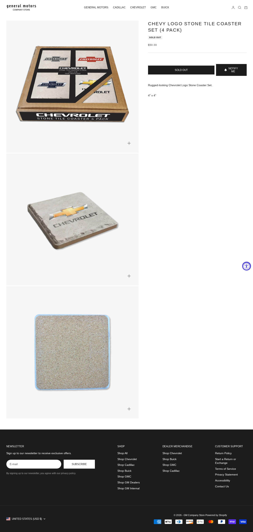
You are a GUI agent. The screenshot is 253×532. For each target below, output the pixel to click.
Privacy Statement (226, 474)
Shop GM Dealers (128, 482)
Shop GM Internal (128, 488)
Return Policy (223, 453)
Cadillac (119, 7)
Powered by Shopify (216, 515)
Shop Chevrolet (127, 459)
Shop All (122, 453)
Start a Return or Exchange (225, 461)
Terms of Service (225, 468)
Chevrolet (138, 7)
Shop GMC (124, 476)
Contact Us (222, 486)
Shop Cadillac (126, 464)
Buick (165, 7)
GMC (154, 7)
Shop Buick (124, 470)
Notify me (233, 70)
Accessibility (222, 480)
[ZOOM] (129, 143)
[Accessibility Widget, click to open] (246, 266)
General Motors (96, 7)
